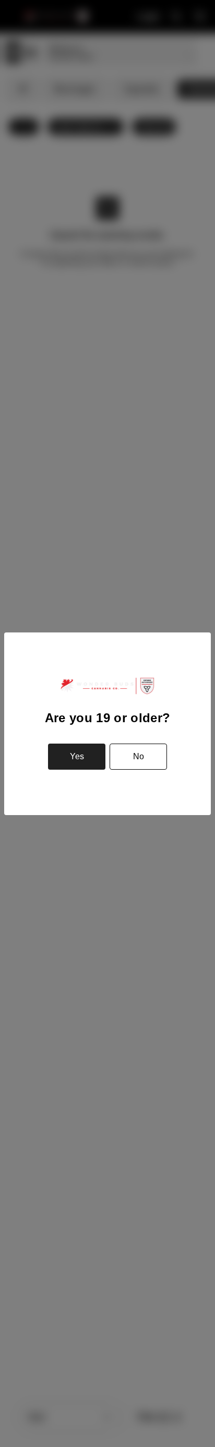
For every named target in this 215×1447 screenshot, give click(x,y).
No (138, 756)
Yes (77, 756)
